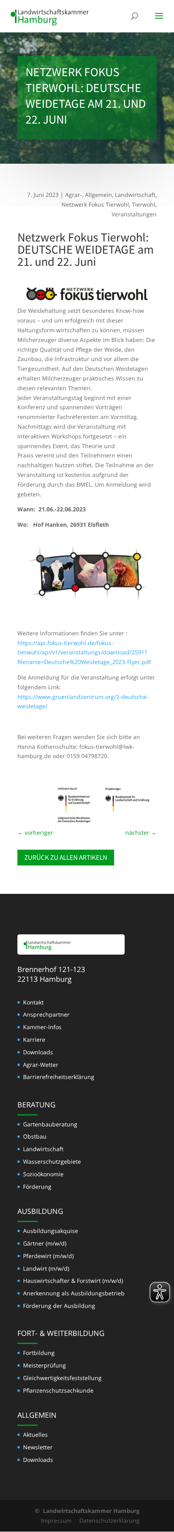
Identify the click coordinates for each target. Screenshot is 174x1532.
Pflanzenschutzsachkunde (58, 1390)
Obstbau (35, 1136)
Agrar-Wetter (40, 1064)
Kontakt (33, 1002)
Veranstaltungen (134, 214)
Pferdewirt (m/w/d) (48, 1256)
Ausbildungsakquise (50, 1231)
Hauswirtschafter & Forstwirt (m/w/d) (73, 1280)
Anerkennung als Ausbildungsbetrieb (74, 1293)
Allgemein (98, 195)
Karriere (34, 1039)
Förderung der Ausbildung (59, 1306)
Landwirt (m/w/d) (46, 1268)
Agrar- (73, 195)
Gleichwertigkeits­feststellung (62, 1378)
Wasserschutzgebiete (52, 1161)
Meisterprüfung (44, 1365)
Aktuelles (35, 1434)
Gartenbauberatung (50, 1124)
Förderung (37, 1186)
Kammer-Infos (42, 1027)
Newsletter (38, 1447)
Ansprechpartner (46, 1014)
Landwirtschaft (135, 195)
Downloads (38, 1052)
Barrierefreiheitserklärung (58, 1077)
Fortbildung (39, 1353)
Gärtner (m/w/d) (44, 1243)
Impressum (56, 1520)
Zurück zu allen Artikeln (65, 857)
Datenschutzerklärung (109, 1520)
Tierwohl (143, 204)
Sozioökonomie (43, 1174)
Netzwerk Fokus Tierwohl (95, 204)
